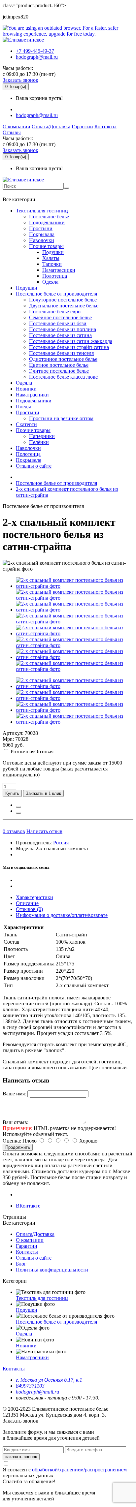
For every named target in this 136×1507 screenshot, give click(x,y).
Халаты (50, 258)
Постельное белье (49, 216)
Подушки (53, 252)
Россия (61, 842)
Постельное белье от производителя (56, 294)
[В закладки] (18, 807)
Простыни (40, 228)
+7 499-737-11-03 (24, 193)
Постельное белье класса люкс (63, 377)
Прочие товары (46, 246)
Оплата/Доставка (51, 126)
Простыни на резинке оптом (61, 418)
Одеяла (50, 282)
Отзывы (12, 132)
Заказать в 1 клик (43, 793)
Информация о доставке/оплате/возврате (62, 915)
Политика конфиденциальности (52, 1269)
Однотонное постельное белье (63, 359)
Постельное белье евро (55, 311)
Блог (21, 1264)
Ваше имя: (14, 1093)
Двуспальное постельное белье (63, 305)
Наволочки (41, 240)
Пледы (23, 406)
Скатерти (26, 424)
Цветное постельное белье (58, 365)
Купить (12, 793)
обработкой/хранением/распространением (79, 1469)
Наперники (42, 436)
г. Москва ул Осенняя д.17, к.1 (49, 1380)
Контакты (105, 126)
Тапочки (52, 264)
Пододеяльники (47, 222)
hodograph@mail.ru (37, 57)
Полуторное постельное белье (63, 299)
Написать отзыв (44, 831)
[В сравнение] (18, 813)
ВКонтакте (28, 1206)
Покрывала (41, 234)
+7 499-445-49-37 (35, 51)
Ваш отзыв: (15, 1122)
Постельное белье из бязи (57, 323)
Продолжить (17, 1147)
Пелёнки (39, 442)
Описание (27, 903)
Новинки (26, 389)
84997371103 (30, 1386)
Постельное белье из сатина (60, 335)
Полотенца (54, 276)
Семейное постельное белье (60, 317)
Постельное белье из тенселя (61, 353)
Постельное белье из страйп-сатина (69, 347)
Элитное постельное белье (59, 371)
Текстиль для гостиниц (42, 210)
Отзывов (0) (29, 909)
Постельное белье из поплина (62, 329)
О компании (16, 126)
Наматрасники (58, 270)
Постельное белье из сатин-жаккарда (70, 341)
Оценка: (12, 1141)
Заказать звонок (20, 80)
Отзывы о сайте (33, 466)
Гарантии (82, 126)
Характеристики (34, 897)
